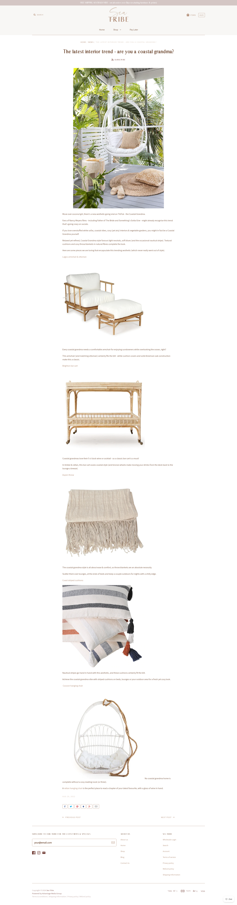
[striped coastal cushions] (103, 666)
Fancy (83, 806)
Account (166, 851)
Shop (116, 29)
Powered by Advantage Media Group (47, 893)
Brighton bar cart (70, 365)
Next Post (166, 817)
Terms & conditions (40, 896)
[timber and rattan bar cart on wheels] (103, 452)
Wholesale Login (169, 839)
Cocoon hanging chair (72, 685)
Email (96, 806)
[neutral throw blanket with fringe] (103, 561)
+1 (89, 806)
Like (64, 806)
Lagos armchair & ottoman (74, 256)
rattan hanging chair (73, 788)
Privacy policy (168, 863)
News (91, 42)
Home (102, 29)
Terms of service (169, 857)
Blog (122, 857)
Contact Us (125, 863)
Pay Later (134, 29)
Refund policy (168, 869)
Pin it (77, 806)
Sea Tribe (50, 890)
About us (124, 839)
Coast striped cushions (72, 580)
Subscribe (120, 59)
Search (165, 845)
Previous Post (73, 817)
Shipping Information (171, 874)
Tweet (71, 806)
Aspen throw (68, 474)
